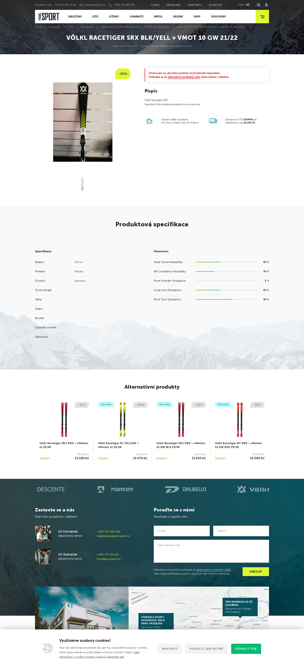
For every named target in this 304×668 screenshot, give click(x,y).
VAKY (197, 16)
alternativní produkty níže (184, 77)
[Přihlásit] (266, 5)
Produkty (55, 27)
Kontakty (195, 5)
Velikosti (215, 5)
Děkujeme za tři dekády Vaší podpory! (238, 606)
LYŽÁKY (114, 16)
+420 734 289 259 (124, 4)
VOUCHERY (218, 16)
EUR (240, 4)
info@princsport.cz (95, 4)
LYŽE (95, 16)
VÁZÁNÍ (178, 16)
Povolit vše (246, 648)
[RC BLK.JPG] (83, 184)
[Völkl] (253, 489)
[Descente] (50, 489)
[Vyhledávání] (258, 5)
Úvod (38, 27)
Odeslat (255, 571)
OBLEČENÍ (74, 16)
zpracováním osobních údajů (213, 569)
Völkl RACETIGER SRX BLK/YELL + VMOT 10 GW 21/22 (135, 27)
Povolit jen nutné (206, 648)
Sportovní (87, 27)
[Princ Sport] (49, 16)
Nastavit (170, 648)
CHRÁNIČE (136, 16)
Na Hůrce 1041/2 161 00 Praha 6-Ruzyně (154, 624)
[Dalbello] (185, 489)
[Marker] (115, 489)
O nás (155, 5)
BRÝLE (158, 16)
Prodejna (173, 5)
